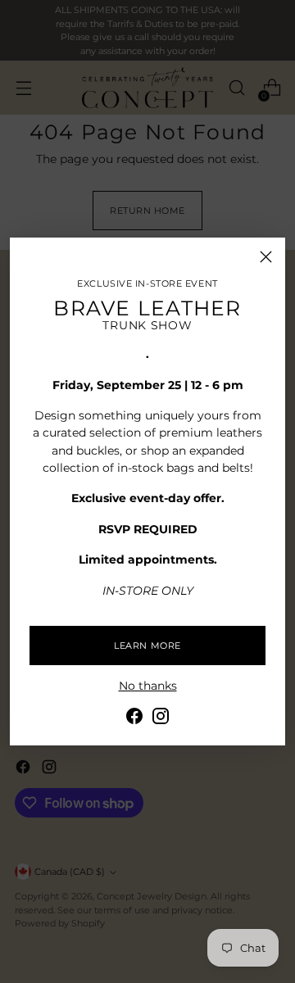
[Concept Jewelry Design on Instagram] (160, 718)
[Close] (266, 257)
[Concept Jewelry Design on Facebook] (134, 718)
